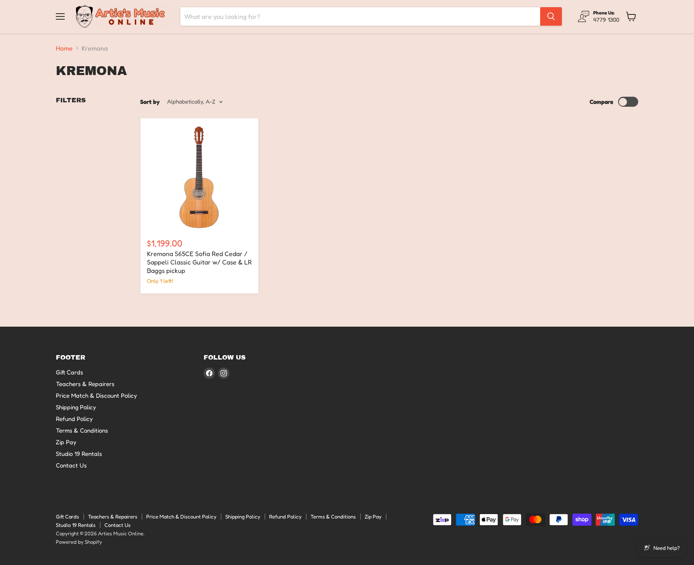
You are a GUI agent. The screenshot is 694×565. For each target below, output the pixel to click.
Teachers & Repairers (85, 384)
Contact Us (71, 465)
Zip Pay (66, 442)
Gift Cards (69, 372)
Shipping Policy (76, 407)
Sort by (150, 101)
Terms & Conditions (82, 430)
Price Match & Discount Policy (96, 395)
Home (64, 48)
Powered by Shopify (79, 542)
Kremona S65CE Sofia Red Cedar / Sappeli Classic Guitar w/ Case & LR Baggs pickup (199, 262)
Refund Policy (74, 419)
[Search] (551, 16)
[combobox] (360, 16)
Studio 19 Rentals (79, 453)
